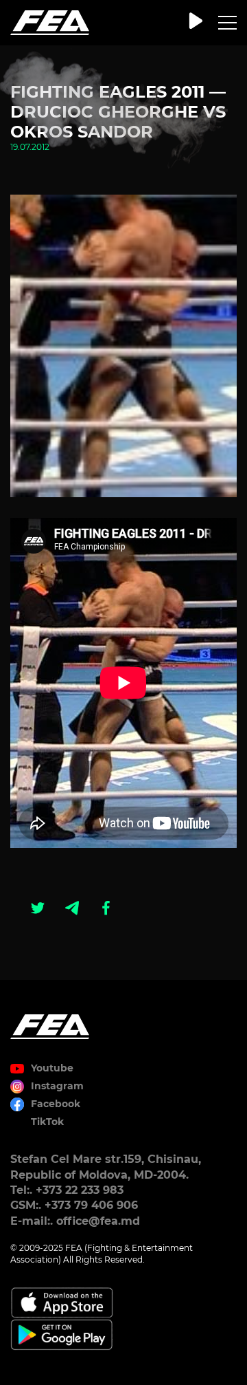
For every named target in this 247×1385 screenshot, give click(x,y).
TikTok (47, 1121)
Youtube (52, 1068)
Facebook (55, 1104)
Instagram (57, 1086)
